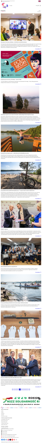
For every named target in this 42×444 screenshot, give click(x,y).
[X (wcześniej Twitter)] (10, 440)
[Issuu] (14, 440)
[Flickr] (16, 440)
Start (39, 10)
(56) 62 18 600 (4, 431)
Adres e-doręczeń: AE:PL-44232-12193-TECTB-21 (10, 437)
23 (27, 389)
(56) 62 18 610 (4, 433)
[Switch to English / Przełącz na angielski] (39, 1)
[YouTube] (12, 440)
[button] (21, 401)
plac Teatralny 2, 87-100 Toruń (7, 430)
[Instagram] (8, 440)
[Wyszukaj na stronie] (9, 5)
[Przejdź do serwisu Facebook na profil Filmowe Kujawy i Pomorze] (6, 440)
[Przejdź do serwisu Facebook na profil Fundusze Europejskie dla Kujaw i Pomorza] (4, 440)
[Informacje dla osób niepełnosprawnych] (38, 5)
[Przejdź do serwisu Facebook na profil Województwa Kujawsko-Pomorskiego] (2, 440)
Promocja (38, 11)
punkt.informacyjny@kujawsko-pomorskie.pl (9, 434)
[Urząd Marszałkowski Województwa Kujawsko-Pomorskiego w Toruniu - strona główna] (4, 6)
